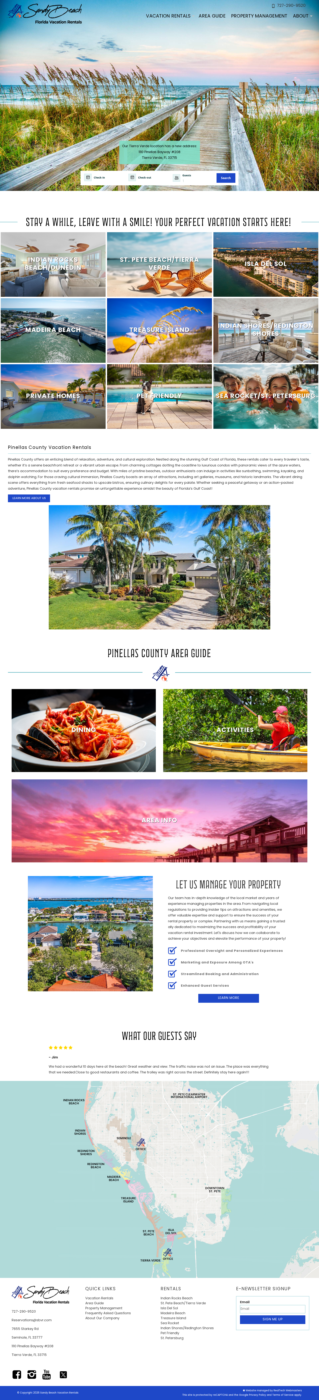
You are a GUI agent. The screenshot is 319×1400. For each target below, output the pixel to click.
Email (245, 1302)
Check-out (144, 177)
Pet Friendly (170, 1333)
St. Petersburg (172, 1338)
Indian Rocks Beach (177, 1298)
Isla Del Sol (169, 1308)
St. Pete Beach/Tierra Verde (183, 1303)
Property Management (259, 16)
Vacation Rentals (168, 16)
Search (226, 178)
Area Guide (212, 16)
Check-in (99, 177)
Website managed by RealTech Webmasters (274, 1390)
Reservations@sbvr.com (32, 1320)
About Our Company (102, 1318)
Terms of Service (283, 1395)
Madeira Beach (173, 1313)
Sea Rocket (170, 1323)
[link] (53, 264)
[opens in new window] (17, 1377)
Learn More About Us (29, 498)
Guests (186, 175)
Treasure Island (173, 1318)
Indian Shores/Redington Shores (187, 1328)
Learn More (228, 998)
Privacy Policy (257, 1395)
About (300, 16)
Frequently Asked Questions (108, 1313)
